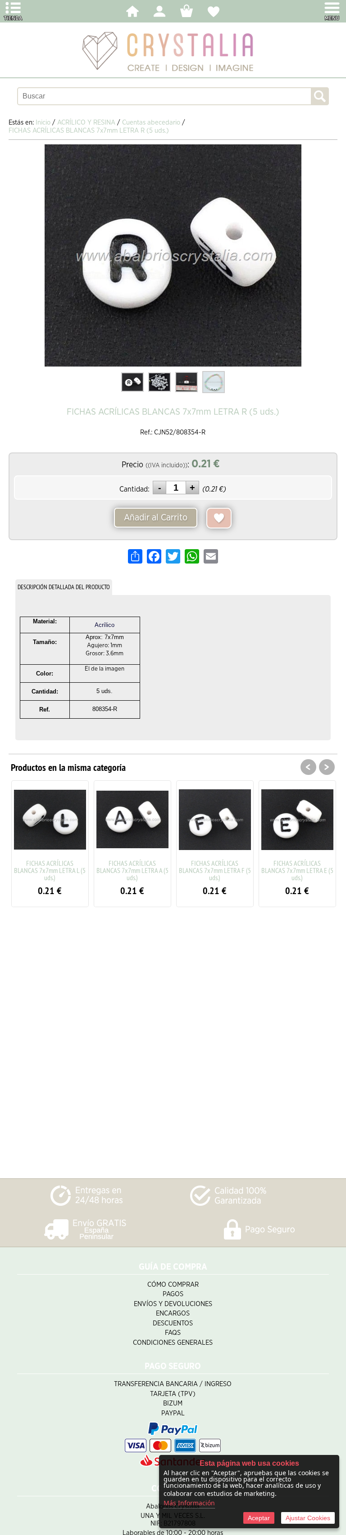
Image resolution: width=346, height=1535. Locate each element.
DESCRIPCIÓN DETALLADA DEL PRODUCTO (64, 587)
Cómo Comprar (173, 1284)
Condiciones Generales (173, 1342)
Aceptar (259, 1518)
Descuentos (173, 1323)
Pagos (173, 1294)
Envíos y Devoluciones (173, 1304)
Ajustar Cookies (308, 1518)
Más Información (189, 1503)
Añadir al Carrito (155, 517)
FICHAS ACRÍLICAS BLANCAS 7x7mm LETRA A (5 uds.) (132, 870)
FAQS (173, 1332)
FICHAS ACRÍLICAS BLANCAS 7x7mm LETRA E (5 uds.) (297, 870)
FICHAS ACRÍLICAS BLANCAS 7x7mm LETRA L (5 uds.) (50, 870)
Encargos (173, 1313)
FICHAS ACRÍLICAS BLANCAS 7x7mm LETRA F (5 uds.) (215, 870)
